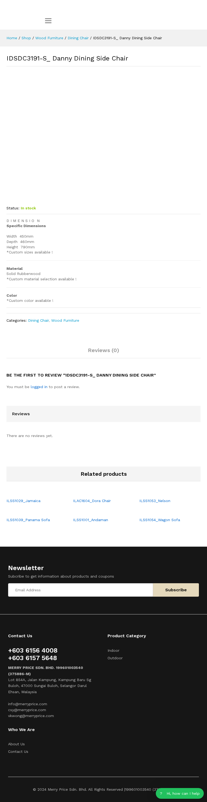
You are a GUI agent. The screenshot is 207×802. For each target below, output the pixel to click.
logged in (39, 387)
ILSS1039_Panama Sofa (28, 520)
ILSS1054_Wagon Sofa (159, 520)
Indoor (113, 650)
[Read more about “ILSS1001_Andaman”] (97, 510)
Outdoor (115, 658)
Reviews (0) (103, 350)
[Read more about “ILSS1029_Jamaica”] (30, 491)
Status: (12, 208)
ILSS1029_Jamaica (23, 501)
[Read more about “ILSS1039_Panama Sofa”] (30, 510)
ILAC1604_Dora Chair (92, 501)
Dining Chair (38, 320)
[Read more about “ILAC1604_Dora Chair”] (97, 491)
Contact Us (18, 751)
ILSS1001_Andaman (90, 520)
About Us (16, 744)
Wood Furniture (65, 320)
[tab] (103, 353)
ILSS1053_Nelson (154, 501)
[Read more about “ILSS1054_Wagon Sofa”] (163, 510)
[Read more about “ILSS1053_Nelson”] (163, 491)
